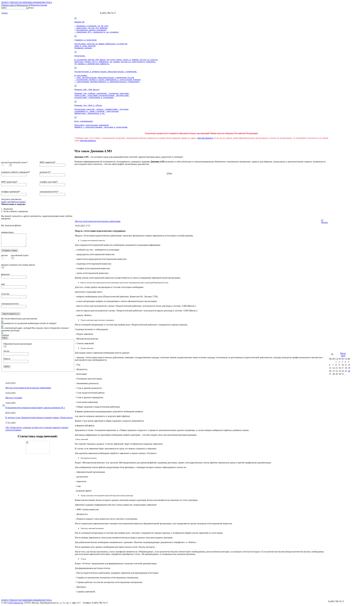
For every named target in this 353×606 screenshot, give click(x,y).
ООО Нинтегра (15, 603)
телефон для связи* (49, 182)
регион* (5, 162)
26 (349, 371)
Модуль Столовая (13, 398)
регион (4, 255)
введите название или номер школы (18, 265)
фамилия (5, 274)
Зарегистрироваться (10, 314)
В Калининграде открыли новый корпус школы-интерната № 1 (35, 407)
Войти (4, 338)
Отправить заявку (9, 250)
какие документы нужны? (13, 202)
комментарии (7, 232)
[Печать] (324, 222)
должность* (45, 172)
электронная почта (10, 304)
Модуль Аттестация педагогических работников (28, 388)
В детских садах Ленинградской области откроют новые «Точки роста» (39, 417)
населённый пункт (20, 255)
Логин (6, 351)
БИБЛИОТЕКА (44, 2)
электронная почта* (49, 191)
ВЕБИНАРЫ (31, 2)
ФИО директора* (9, 182)
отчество (5, 294)
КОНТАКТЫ (18, 2)
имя (3, 284)
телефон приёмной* (10, 191)
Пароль (6, 359)
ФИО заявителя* (47, 162)
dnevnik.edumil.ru (205, 138)
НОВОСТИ (6, 2)
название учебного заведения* (15, 172)
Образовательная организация (17, 344)
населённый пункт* (18, 162)
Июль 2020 (343, 354)
